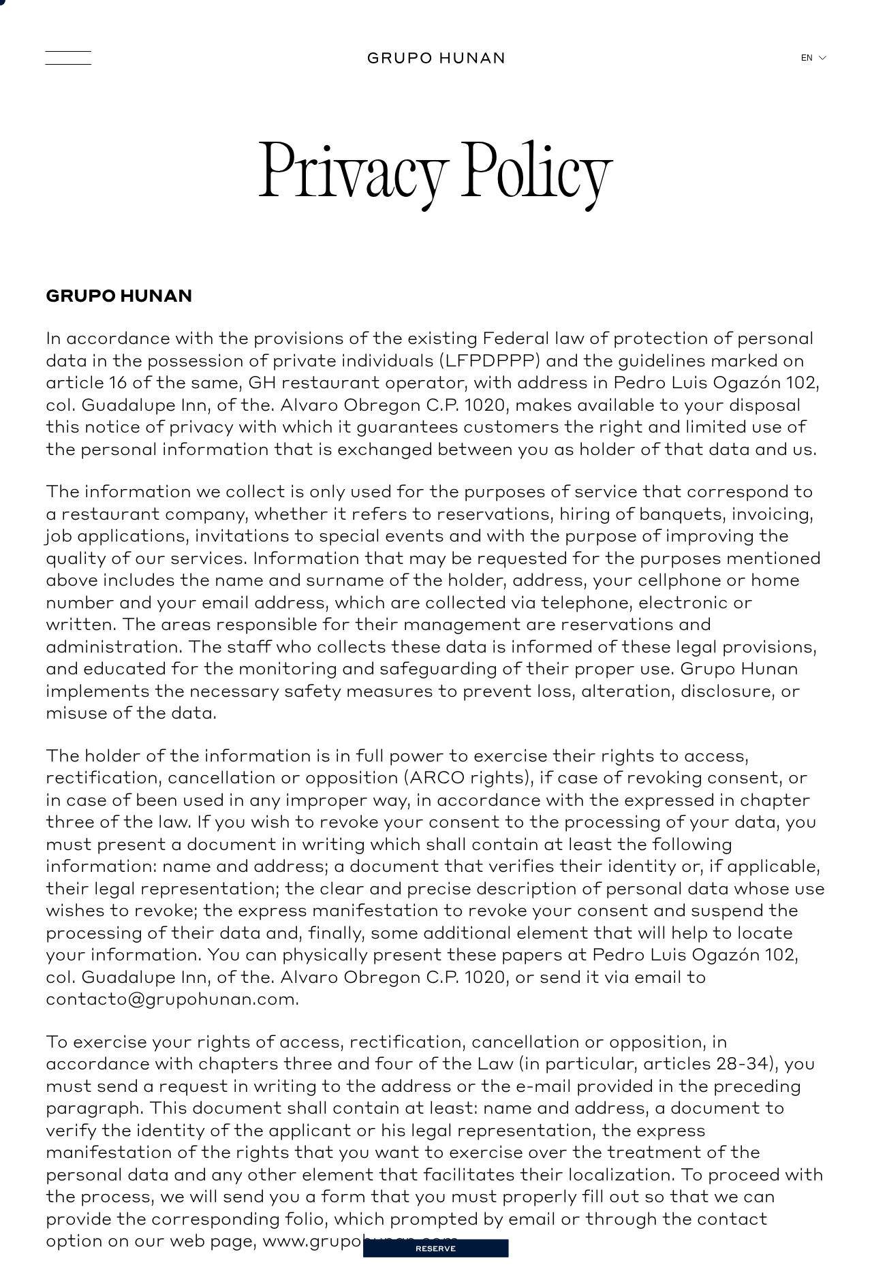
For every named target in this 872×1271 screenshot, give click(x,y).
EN (789, 58)
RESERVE (436, 1248)
